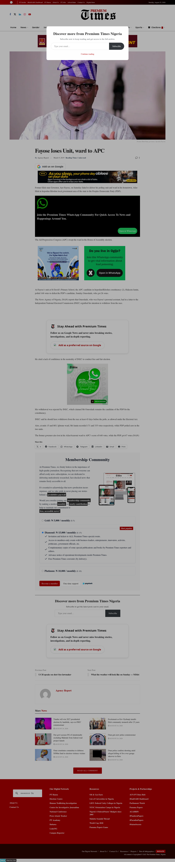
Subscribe (116, 46)
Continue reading (87, 54)
